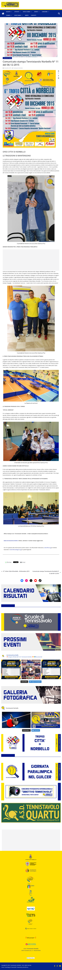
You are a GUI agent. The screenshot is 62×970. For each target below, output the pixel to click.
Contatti (33, 15)
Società (8, 11)
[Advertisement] (31, 260)
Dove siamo (17, 15)
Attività (16, 11)
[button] (11, 12)
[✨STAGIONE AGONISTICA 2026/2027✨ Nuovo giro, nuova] (11, 669)
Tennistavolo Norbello (18, 68)
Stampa (8, 15)
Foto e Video (26, 11)
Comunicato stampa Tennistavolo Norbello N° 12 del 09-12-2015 (46, 572)
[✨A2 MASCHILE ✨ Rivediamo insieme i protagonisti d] (31, 669)
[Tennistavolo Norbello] (3, 13)
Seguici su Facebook (8, 606)
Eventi (36, 11)
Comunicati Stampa (7, 58)
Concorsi (44, 11)
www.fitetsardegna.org (15, 549)
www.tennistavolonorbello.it (11, 540)
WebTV (27, 15)
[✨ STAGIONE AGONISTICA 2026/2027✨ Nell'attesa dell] (51, 669)
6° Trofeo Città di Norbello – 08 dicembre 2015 (16, 571)
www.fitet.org (47, 547)
